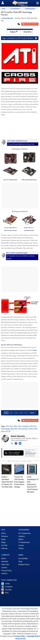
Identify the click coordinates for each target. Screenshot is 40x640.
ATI (7, 426)
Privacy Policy (6, 570)
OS (20, 429)
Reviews (4, 536)
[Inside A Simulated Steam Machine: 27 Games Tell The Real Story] (6, 469)
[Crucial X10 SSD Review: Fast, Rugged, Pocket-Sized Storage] (19, 469)
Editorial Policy (23, 564)
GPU (15, 426)
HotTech (4, 573)
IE (9, 431)
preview (24, 429)
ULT (6, 431)
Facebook (8, 587)
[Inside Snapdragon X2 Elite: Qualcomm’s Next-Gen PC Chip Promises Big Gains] (32, 469)
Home (3, 533)
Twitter (7, 584)
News (3, 539)
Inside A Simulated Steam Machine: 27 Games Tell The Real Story (7, 482)
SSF (31, 426)
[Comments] (19, 24)
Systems (21, 536)
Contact (4, 567)
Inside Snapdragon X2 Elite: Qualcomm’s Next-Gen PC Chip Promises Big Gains (32, 484)
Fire (19, 426)
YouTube (8, 590)
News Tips (5, 564)
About (3, 558)
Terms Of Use (20, 639)
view (2, 431)
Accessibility (23, 558)
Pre (35, 426)
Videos (21, 548)
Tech (11, 426)
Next (32, 413)
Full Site (4, 545)
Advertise (4, 561)
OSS (35, 429)
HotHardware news (30, 453)
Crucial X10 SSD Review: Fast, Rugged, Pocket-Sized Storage (19, 482)
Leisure (21, 545)
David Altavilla (18, 436)
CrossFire (25, 426)
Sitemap (4, 548)
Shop (20, 561)
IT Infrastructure (24, 542)
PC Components (15, 8)
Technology (5, 429)
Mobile (20, 539)
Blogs (3, 542)
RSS (7, 593)
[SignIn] (4, 2)
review (30, 429)
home (3, 8)
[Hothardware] (20, 3)
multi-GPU (14, 429)
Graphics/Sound (30, 8)
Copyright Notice (33, 636)
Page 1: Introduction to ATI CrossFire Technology (19, 38)
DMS (35, 350)
